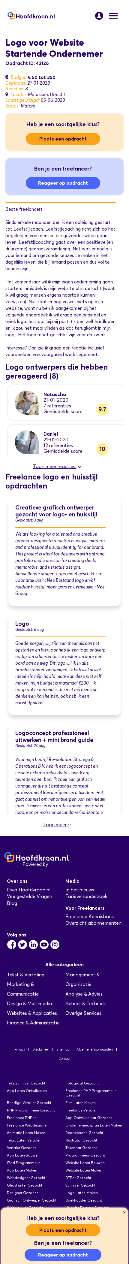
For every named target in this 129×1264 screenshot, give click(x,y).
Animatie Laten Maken (26, 1132)
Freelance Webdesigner (27, 1125)
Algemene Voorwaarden (94, 1049)
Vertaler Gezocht (21, 1147)
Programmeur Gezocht (85, 1155)
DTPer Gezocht (78, 1177)
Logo (22, 623)
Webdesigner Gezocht (26, 1177)
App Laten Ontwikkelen (27, 1090)
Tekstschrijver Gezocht (26, 1083)
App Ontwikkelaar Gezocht (88, 1117)
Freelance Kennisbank (89, 916)
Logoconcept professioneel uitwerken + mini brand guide (54, 736)
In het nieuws (79, 890)
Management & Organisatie (82, 979)
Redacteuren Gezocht (84, 1132)
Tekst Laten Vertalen (24, 1140)
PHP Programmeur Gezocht (31, 1110)
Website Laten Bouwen (85, 1162)
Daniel (51, 434)
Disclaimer (40, 1049)
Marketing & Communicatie (23, 989)
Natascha (55, 394)
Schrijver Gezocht (80, 1185)
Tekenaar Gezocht (81, 1147)
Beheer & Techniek (85, 1003)
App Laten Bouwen (23, 1155)
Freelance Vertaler (81, 1110)
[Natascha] (27, 402)
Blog (12, 903)
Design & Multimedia (29, 1003)
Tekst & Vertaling (25, 975)
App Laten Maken (22, 1170)
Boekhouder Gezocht (83, 1200)
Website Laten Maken (83, 1170)
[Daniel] (27, 442)
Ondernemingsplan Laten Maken (93, 1125)
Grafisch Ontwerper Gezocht (31, 1200)
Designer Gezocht (22, 1192)
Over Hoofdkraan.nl (28, 890)
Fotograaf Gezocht (82, 1083)
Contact (64, 1058)
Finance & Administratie (33, 1023)
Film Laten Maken (80, 1102)
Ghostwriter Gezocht (24, 1185)
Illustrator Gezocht (81, 1140)
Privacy (19, 1049)
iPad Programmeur (23, 1162)
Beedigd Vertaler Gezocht (29, 1102)
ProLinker (59, 864)
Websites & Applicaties (32, 1013)
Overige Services (83, 1013)
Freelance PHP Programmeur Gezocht (90, 1092)
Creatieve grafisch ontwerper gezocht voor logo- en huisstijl (56, 511)
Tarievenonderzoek (86, 896)
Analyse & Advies (84, 994)
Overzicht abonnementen (93, 923)
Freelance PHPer (21, 1117)
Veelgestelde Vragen (29, 896)
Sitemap (62, 1049)
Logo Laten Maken (81, 1192)
